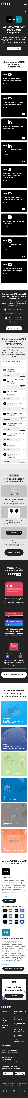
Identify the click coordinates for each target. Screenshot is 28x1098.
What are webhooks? (6, 1059)
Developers (5, 1083)
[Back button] (2, 11)
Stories (3, 1016)
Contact (8, 1085)
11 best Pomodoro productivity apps (10, 1061)
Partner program (21, 1083)
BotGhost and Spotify (19, 1027)
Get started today (14, 48)
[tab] (3, 362)
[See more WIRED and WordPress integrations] (7, 916)
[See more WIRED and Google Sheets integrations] (19, 921)
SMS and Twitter (18, 1029)
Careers (12, 1083)
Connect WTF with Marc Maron (13, 968)
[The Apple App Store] (8, 1073)
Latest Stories (6, 1045)
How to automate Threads (8, 1064)
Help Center (4, 1022)
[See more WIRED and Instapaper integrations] (19, 916)
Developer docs (5, 1032)
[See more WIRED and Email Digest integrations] (7, 910)
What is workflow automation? (9, 1054)
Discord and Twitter (19, 1041)
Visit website (5, 896)
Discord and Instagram (20, 1013)
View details (7, 375)
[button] (25, 4)
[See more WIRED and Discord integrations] (19, 910)
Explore (4, 1011)
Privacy (14, 1085)
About (20, 1085)
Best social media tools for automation (11, 1068)
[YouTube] (14, 1091)
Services (3, 1013)
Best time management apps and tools (11, 1052)
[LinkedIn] (7, 1091)
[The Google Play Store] (20, 1073)
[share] (26, 11)
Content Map (4, 1025)
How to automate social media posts (10, 1066)
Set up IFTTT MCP (14, 328)
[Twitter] (17, 1091)
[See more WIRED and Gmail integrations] (7, 921)
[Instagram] (10, 1091)
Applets (3, 1018)
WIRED (7, 27)
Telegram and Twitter (19, 1039)
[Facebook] (4, 1091)
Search (3, 1027)
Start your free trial (14, 674)
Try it (22, 375)
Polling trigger (12, 371)
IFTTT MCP (4, 1020)
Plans (2, 1029)
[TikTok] (21, 1091)
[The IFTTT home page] (5, 3)
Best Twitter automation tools (9, 1050)
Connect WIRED (9, 900)
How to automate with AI (7, 1048)
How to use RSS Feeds (7, 1057)
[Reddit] (24, 1091)
